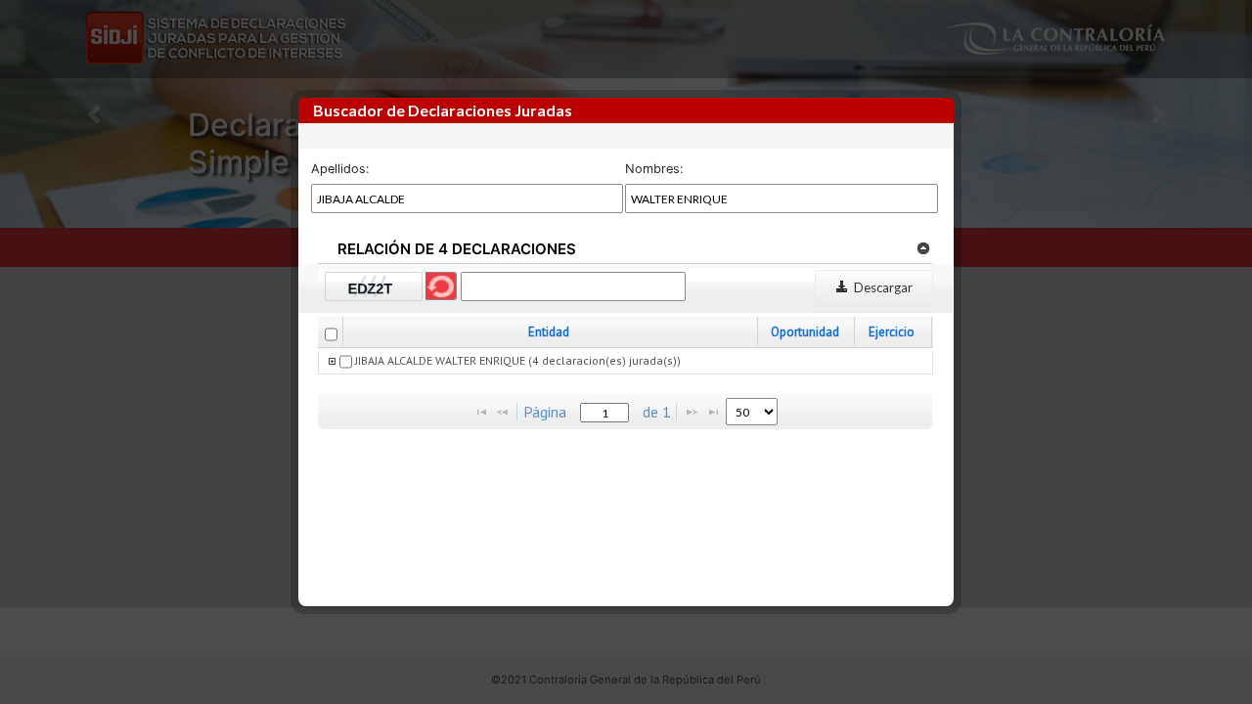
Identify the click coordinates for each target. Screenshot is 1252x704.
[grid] (626, 362)
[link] (923, 247)
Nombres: (654, 168)
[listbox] (752, 411)
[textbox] (604, 412)
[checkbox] (331, 334)
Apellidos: (340, 168)
